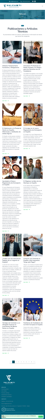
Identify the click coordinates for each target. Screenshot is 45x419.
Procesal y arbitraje (5, 392)
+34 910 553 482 (26, 1)
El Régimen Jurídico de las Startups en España (32, 182)
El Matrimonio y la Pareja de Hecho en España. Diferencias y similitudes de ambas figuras (11, 130)
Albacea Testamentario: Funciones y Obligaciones (10, 66)
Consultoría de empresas (6, 394)
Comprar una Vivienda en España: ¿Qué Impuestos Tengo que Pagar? (31, 260)
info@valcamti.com (14, 1)
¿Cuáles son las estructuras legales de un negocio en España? (11, 260)
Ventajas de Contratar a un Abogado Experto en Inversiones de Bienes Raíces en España (11, 325)
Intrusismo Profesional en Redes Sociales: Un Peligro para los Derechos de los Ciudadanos (32, 68)
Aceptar (40, 416)
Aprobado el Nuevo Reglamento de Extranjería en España (11, 183)
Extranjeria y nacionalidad (6, 396)
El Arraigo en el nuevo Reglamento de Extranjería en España (32, 130)
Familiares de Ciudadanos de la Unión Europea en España (33, 324)
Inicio (22, 16)
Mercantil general (4, 389)
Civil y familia (4, 391)
